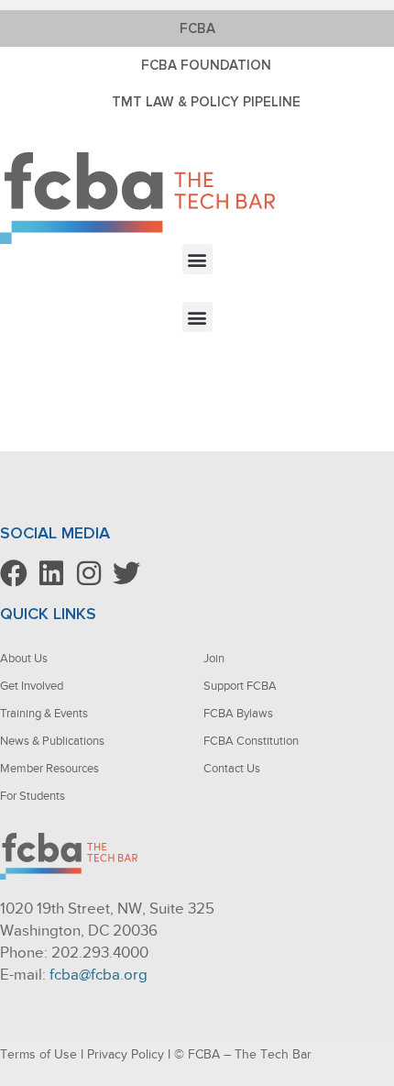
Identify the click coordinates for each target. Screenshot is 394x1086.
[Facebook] (13, 573)
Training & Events (44, 713)
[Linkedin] (51, 573)
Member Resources (49, 768)
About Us (24, 658)
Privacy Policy (125, 1054)
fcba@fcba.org (98, 974)
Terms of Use (38, 1054)
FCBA (197, 28)
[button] (197, 259)
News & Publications (52, 741)
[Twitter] (126, 573)
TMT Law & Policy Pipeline (206, 102)
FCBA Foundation (206, 65)
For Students (32, 796)
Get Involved (31, 686)
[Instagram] (89, 573)
